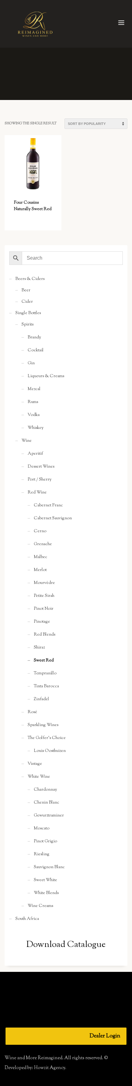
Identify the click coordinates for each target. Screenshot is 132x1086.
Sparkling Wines (43, 725)
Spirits (27, 324)
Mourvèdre (44, 583)
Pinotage (42, 622)
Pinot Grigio (45, 841)
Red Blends (44, 635)
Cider (27, 302)
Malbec (40, 557)
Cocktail (36, 350)
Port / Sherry (40, 480)
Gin (31, 363)
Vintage (35, 764)
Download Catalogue (66, 945)
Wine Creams (40, 906)
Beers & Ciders (30, 279)
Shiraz (39, 648)
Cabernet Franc (48, 505)
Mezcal (34, 389)
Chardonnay (45, 790)
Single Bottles (28, 313)
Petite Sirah (44, 596)
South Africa (27, 919)
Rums (33, 402)
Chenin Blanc (46, 803)
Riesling (41, 854)
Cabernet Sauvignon (53, 518)
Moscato (41, 828)
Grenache (43, 544)
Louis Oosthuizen (50, 751)
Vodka (34, 415)
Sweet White (45, 880)
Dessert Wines (41, 467)
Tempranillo (45, 673)
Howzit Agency (49, 1068)
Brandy (34, 337)
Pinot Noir (43, 609)
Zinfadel (41, 699)
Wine (26, 441)
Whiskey (36, 428)
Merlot (40, 570)
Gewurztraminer (49, 816)
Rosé (32, 712)
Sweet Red (44, 660)
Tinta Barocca (46, 686)
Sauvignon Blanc (49, 867)
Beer (25, 290)
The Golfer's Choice (47, 738)
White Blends (46, 893)
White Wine (39, 777)
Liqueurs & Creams (46, 376)
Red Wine (37, 492)
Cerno (40, 531)
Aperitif (35, 454)
